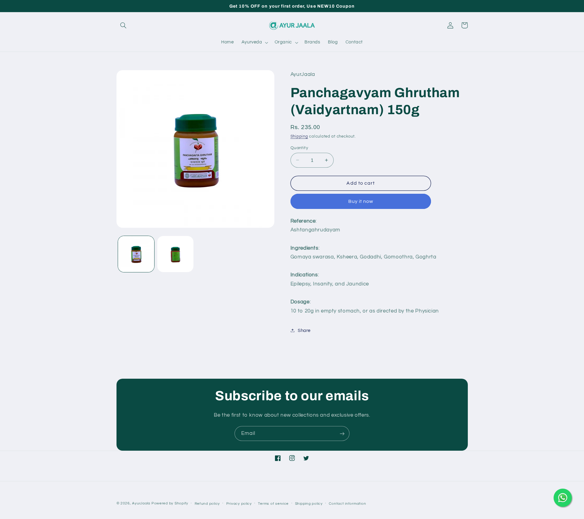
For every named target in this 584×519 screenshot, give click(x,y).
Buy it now (361, 201)
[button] (123, 25)
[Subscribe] (342, 433)
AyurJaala (141, 503)
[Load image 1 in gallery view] (136, 254)
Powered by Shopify (169, 503)
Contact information (347, 503)
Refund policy (207, 503)
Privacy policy (239, 503)
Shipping (299, 136)
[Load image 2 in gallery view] (175, 254)
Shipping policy (309, 503)
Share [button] (304, 330)
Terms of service (273, 503)
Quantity (299, 147)
